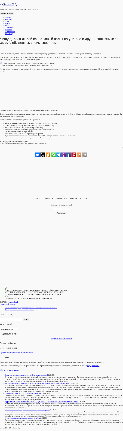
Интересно (8, 30)
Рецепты (8, 17)
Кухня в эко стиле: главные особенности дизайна (22, 418)
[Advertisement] (61, 91)
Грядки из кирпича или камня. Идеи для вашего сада (23, 393)
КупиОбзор (9, 34)
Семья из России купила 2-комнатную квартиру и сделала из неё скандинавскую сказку (36, 290)
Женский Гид (9, 26)
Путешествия (9, 28)
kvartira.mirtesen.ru (8, 304)
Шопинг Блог (10, 32)
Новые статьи (12, 370)
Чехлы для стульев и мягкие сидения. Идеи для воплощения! (26, 375)
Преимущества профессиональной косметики (16, 353)
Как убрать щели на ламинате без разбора (19, 310)
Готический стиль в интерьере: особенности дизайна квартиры (27, 410)
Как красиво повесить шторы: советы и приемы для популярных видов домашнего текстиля (37, 383)
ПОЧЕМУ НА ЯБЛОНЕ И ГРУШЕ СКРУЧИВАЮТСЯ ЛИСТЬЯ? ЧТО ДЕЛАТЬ (33, 294)
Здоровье (8, 24)
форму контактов (93, 366)
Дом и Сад (8, 21)
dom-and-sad (13, 302)
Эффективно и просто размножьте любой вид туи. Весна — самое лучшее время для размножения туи (41, 402)
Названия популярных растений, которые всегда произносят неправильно (31, 308)
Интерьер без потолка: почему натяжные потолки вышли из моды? (29, 298)
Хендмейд (8, 19)
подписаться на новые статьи (61, 339)
